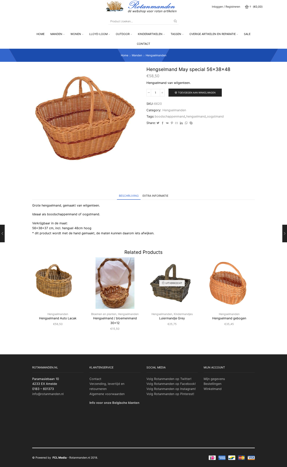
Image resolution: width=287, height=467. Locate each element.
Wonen (75, 34)
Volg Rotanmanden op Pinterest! (170, 394)
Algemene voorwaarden (107, 394)
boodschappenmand (170, 116)
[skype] (191, 123)
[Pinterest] (172, 123)
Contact (143, 43)
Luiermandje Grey (172, 318)
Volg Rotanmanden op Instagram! (171, 389)
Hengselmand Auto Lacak (58, 318)
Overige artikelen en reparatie (212, 34)
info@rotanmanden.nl (48, 394)
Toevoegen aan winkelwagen (197, 92)
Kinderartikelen (150, 34)
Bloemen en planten (103, 314)
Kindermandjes (183, 314)
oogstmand (215, 116)
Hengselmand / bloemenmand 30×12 (115, 320)
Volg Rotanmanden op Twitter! (168, 379)
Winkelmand (213, 389)
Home (41, 34)
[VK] (167, 123)
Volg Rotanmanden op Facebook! (171, 384)
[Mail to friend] (176, 123)
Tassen (176, 34)
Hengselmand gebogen (229, 318)
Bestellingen (212, 384)
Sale (247, 34)
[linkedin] (181, 123)
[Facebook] (162, 123)
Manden (56, 34)
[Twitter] (158, 123)
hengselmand (196, 116)
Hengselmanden (156, 55)
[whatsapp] (186, 123)
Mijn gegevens (214, 379)
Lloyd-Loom (98, 34)
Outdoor (123, 34)
